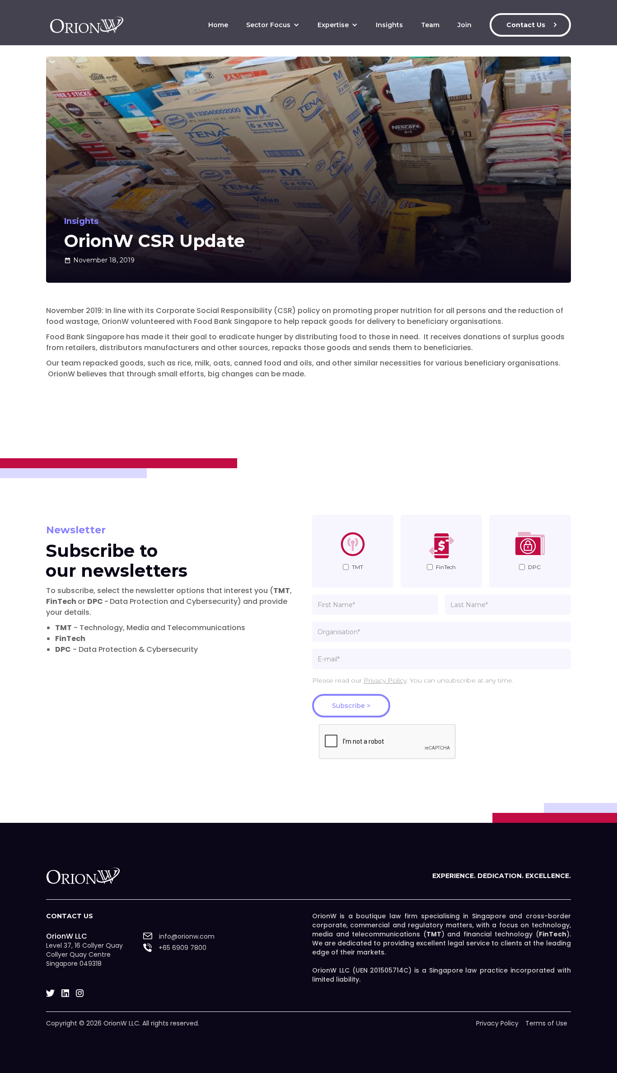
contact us (69, 916)
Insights (389, 25)
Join (465, 25)
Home (218, 25)
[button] (272, 24)
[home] (86, 25)
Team (430, 25)
